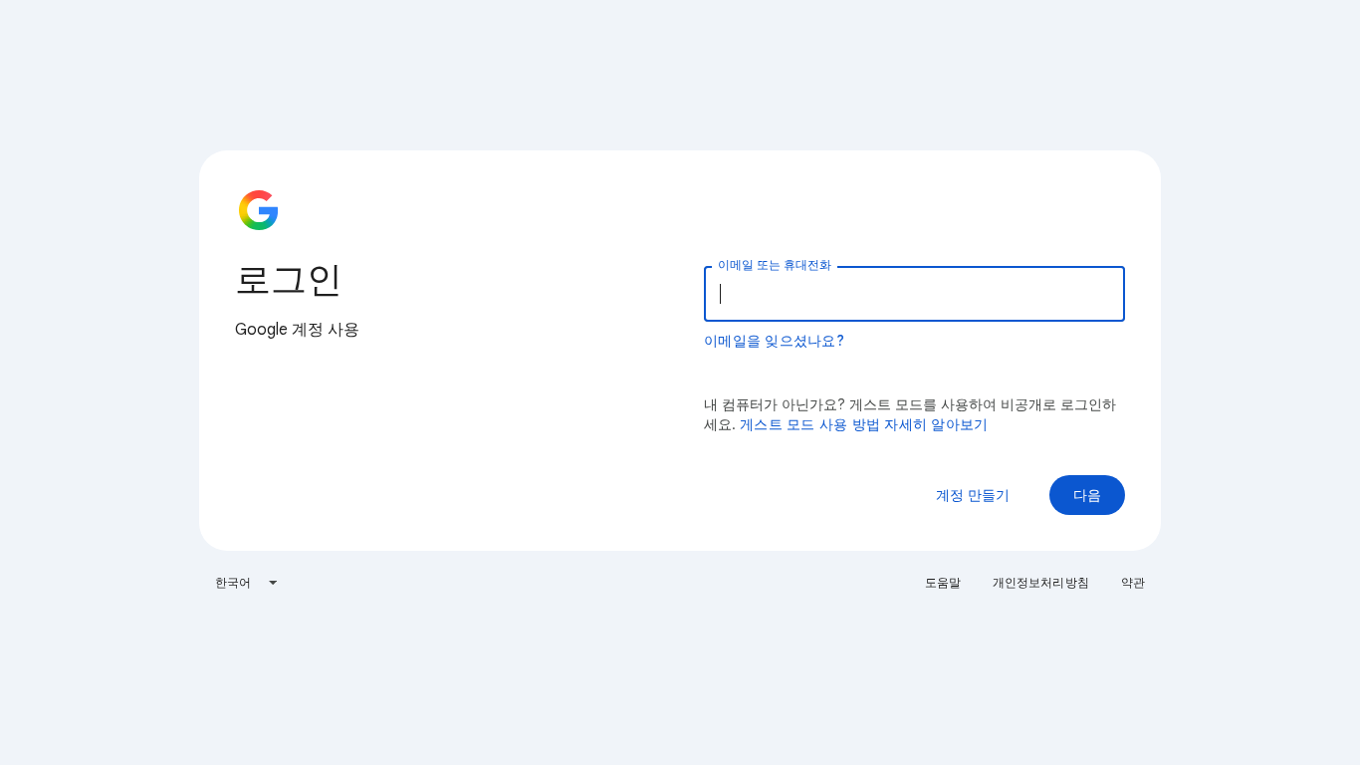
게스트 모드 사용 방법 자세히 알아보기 (864, 424)
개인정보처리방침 (1041, 582)
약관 (1133, 582)
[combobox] (247, 583)
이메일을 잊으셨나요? (774, 341)
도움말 (943, 582)
